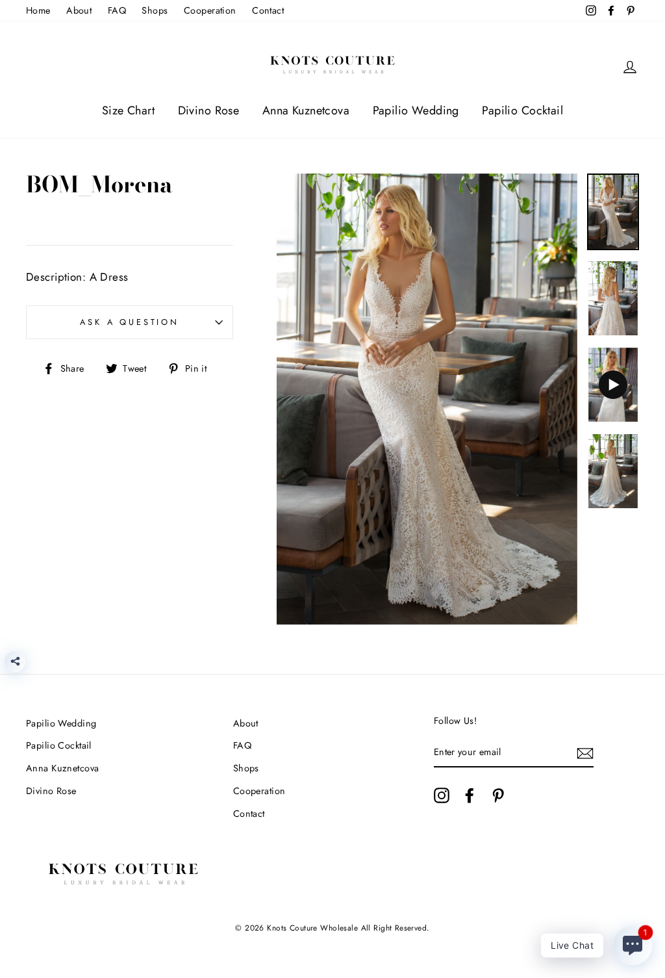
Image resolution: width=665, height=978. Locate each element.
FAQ (117, 10)
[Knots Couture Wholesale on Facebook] (469, 795)
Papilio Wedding (416, 110)
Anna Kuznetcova (305, 110)
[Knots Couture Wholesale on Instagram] (441, 795)
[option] (427, 399)
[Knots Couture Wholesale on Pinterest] (498, 795)
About (79, 10)
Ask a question (129, 322)
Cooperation (210, 10)
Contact (268, 10)
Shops (155, 10)
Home (38, 10)
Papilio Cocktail (522, 110)
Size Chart (128, 110)
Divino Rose (209, 110)
